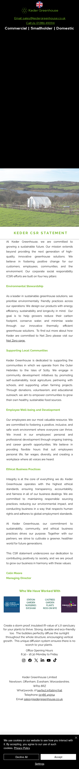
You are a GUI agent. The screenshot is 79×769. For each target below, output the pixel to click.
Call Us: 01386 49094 (40, 23)
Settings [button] (39, 764)
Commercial (16, 28)
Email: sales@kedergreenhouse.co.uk (39, 18)
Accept (58, 757)
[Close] (73, 739)
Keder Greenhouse (43, 10)
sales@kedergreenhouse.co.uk (43, 699)
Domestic (65, 28)
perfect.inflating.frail (49, 690)
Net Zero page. (15, 340)
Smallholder (42, 28)
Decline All (21, 757)
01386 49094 (47, 694)
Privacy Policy (22, 748)
